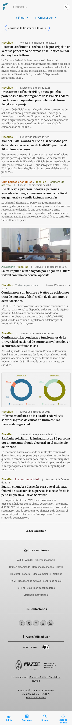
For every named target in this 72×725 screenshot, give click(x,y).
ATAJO (29, 560)
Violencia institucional (36, 594)
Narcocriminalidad (27, 479)
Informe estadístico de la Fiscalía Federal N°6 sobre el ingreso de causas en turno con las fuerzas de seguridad (32, 420)
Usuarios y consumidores (41, 588)
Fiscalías (7, 42)
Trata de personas (27, 285)
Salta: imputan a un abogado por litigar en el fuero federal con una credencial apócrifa (35, 273)
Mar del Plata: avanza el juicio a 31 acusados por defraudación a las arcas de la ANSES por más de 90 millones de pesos (34, 145)
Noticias (57, 574)
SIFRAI (21, 588)
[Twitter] (29, 623)
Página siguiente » (36, 530)
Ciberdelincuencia (45, 560)
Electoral (15, 574)
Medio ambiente (42, 574)
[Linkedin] (50, 623)
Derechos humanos (43, 567)
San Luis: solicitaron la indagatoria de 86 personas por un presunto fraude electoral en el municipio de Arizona (36, 443)
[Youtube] (36, 623)
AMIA (20, 560)
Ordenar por (45, 17)
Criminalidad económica (17, 181)
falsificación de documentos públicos (25, 28)
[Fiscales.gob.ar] (5, 7)
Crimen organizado (19, 567)
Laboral (26, 574)
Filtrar (21, 17)
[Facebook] (22, 623)
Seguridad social (52, 581)
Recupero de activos (29, 581)
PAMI (13, 581)
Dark (46, 648)
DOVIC (59, 567)
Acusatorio (8, 266)
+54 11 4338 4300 (36, 697)
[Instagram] (43, 623)
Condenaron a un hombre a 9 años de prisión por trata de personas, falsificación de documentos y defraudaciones (35, 297)
